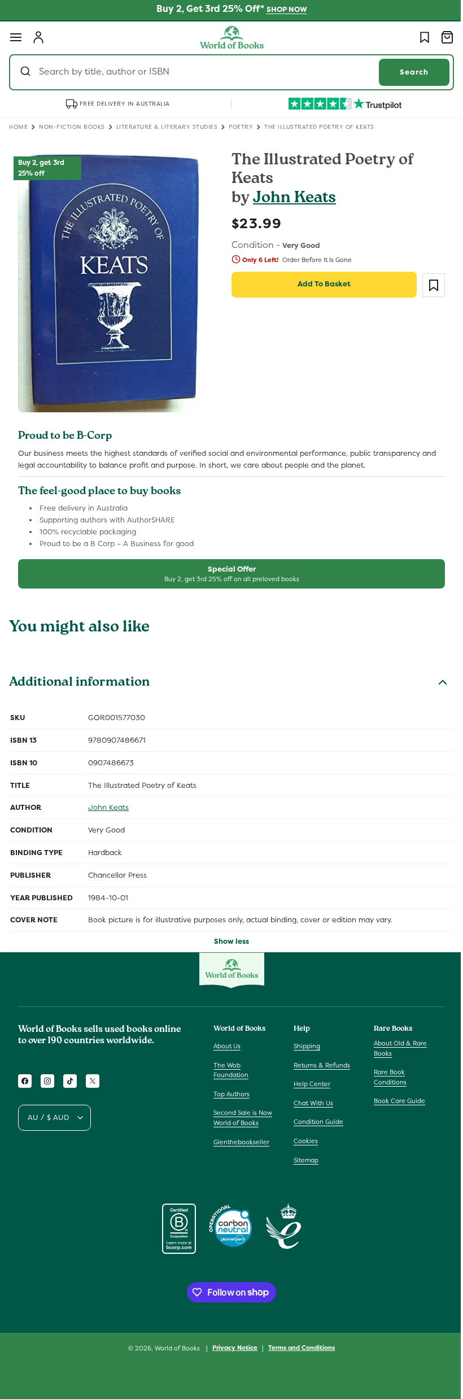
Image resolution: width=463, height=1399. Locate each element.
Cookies (303, 1140)
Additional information (79, 677)
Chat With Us (310, 1103)
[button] (16, 37)
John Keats (290, 199)
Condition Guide (315, 1121)
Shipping (304, 1046)
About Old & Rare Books (394, 1048)
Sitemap (303, 1160)
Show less (227, 935)
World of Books (174, 1348)
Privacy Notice (231, 1347)
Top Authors (231, 1094)
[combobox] (227, 72)
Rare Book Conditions (384, 1077)
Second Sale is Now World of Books (242, 1117)
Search (405, 72)
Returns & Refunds (319, 1065)
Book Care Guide (394, 1100)
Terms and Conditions (297, 1347)
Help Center (309, 1083)
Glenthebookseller (241, 1142)
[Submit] (27, 72)
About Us (227, 1046)
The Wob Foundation (230, 1070)
